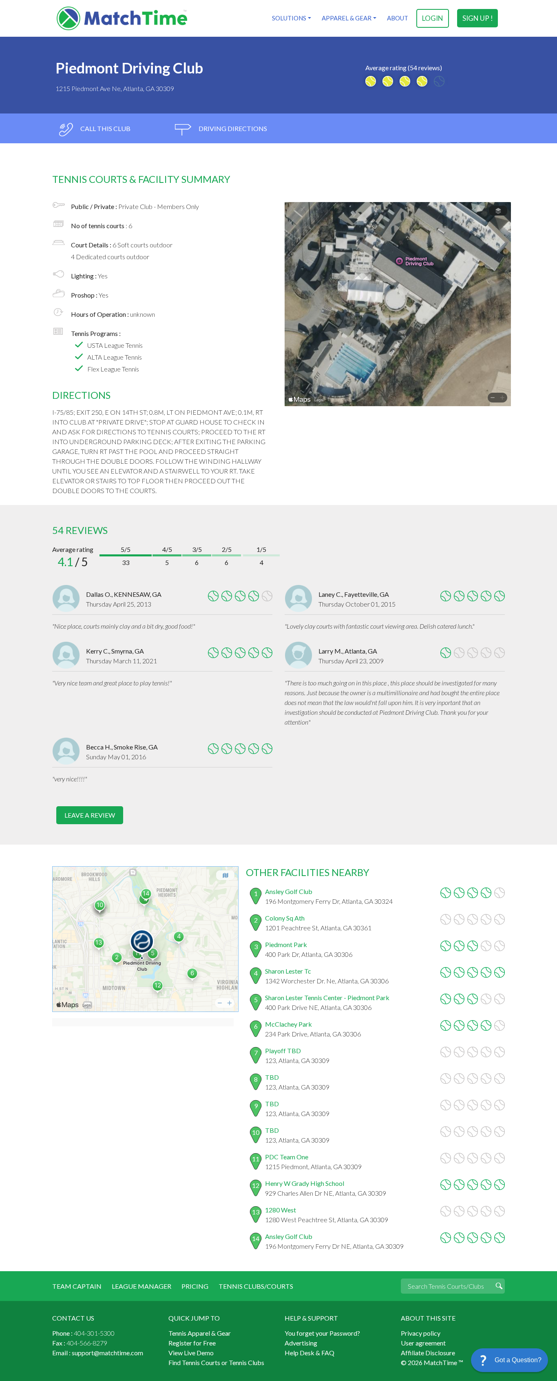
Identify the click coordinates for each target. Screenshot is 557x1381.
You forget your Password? (322, 1333)
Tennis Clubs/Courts (256, 1286)
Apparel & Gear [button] (346, 18)
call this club (104, 128)
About (397, 18)
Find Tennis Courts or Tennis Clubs (216, 1362)
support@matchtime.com (107, 1353)
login (432, 18)
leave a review (89, 815)
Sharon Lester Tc (288, 971)
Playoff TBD (283, 1050)
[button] (509, 1360)
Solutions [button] (289, 18)
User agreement (423, 1343)
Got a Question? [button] (518, 1360)
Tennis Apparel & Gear (199, 1333)
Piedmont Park (286, 944)
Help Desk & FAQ (309, 1353)
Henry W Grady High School (304, 1183)
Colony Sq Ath (285, 918)
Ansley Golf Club (288, 891)
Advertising (301, 1343)
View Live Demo (191, 1353)
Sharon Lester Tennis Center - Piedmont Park (327, 997)
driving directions (232, 128)
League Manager (141, 1286)
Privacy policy (420, 1333)
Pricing (194, 1286)
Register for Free (192, 1343)
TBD (272, 1077)
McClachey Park (288, 1024)
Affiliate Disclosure (428, 1353)
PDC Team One (286, 1157)
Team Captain (77, 1286)
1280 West (280, 1210)
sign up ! (477, 18)
